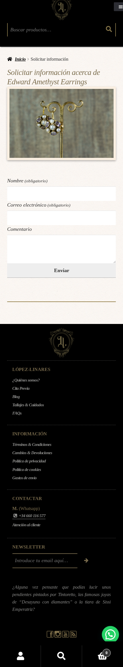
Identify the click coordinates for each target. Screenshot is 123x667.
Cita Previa (20, 388)
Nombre (27, 180)
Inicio (20, 59)
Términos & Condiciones (31, 444)
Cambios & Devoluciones (32, 452)
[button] (110, 634)
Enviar (61, 270)
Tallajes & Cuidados (28, 405)
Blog (16, 396)
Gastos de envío (24, 478)
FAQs (16, 413)
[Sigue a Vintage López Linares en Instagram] (58, 636)
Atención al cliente (26, 525)
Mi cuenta (20, 656)
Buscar (61, 656)
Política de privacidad (29, 461)
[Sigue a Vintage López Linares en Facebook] (50, 636)
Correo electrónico (38, 205)
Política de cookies (26, 469)
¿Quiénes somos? (26, 380)
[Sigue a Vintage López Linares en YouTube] (66, 636)
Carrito (95, 650)
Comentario (19, 229)
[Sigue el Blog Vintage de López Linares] (73, 636)
